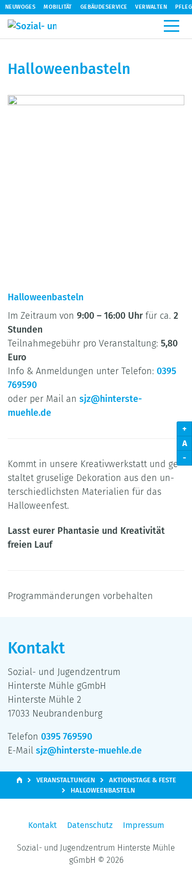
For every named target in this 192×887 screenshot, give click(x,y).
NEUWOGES (20, 7)
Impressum (143, 825)
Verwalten (151, 7)
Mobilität (58, 7)
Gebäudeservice (103, 7)
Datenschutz (90, 825)
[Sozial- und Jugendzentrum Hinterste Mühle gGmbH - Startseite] (32, 26)
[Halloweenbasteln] (96, 183)
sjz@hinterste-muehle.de (89, 750)
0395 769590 (66, 736)
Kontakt (42, 825)
